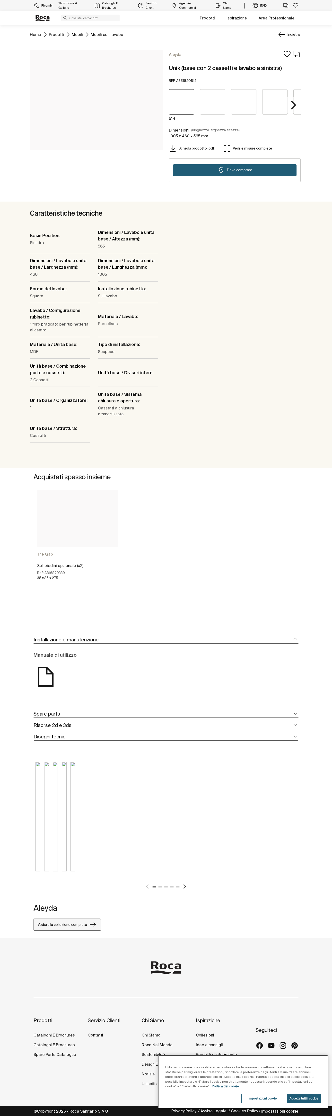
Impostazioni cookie (279, 1111)
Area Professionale (277, 18)
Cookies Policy (244, 1111)
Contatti (95, 1035)
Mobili (77, 34)
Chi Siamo (153, 1020)
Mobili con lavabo (107, 34)
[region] (243, 1081)
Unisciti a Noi (154, 1083)
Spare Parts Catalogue (55, 1054)
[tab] (166, 640)
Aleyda (45, 907)
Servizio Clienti (104, 1020)
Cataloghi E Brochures (54, 1035)
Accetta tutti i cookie (303, 1098)
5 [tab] (178, 886)
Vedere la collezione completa (62, 925)
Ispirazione (237, 18)
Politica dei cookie (225, 1086)
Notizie (149, 1074)
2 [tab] (160, 886)
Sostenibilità (153, 1054)
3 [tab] (166, 886)
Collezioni (205, 1035)
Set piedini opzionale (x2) (60, 565)
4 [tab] (172, 886)
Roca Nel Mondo (157, 1045)
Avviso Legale (214, 1111)
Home (35, 34)
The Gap (45, 554)
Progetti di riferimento (216, 1054)
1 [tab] (154, 886)
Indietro (294, 34)
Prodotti (207, 18)
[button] (65, 17)
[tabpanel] (78, 539)
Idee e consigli (209, 1045)
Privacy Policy (184, 1111)
